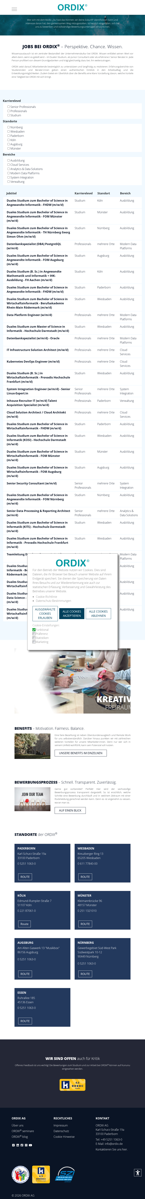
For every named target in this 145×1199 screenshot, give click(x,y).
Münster (15, 148)
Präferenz (42, 633)
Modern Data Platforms (24, 173)
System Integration (22, 177)
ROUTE (85, 974)
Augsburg (16, 144)
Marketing (42, 641)
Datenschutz (61, 1131)
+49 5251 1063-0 (111, 1139)
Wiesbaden (17, 131)
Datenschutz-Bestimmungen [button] (53, 601)
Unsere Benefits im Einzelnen (80, 753)
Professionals (18, 111)
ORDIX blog (20, 1137)
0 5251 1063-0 (27, 864)
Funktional (42, 629)
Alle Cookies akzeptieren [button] (72, 614)
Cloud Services (19, 165)
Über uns (17, 1125)
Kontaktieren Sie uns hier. (112, 1149)
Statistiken (42, 637)
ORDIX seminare (23, 1131)
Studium (15, 115)
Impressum (61, 1125)
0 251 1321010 (87, 911)
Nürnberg (16, 127)
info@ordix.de (114, 1144)
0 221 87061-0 (27, 911)
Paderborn (17, 136)
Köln (13, 140)
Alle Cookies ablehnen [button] (98, 614)
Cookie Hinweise (64, 1137)
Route (25, 877)
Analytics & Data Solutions (26, 169)
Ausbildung (17, 160)
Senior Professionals (23, 107)
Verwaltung (17, 182)
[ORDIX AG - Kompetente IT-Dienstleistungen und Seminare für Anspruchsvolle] (72, 7)
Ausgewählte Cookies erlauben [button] (45, 613)
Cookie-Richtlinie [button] (46, 597)
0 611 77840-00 (87, 864)
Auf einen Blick (70, 810)
